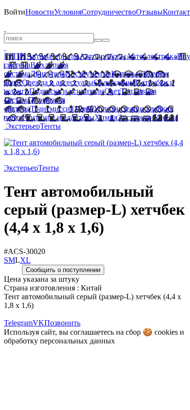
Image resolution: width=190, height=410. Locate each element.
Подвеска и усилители (66, 91)
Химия (106, 117)
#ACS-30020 (24, 251)
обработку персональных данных (59, 341)
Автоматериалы (52, 56)
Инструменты (88, 73)
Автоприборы (102, 56)
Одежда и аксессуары (58, 82)
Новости (39, 12)
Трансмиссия (52, 108)
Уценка (165, 117)
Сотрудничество (108, 12)
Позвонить (62, 323)
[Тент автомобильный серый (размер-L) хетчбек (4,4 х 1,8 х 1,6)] (95, 151)
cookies (166, 332)
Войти (14, 12)
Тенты (50, 126)
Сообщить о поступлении (63, 269)
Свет (112, 91)
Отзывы (149, 12)
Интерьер (127, 73)
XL (25, 260)
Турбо (84, 108)
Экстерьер (134, 117)
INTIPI (15, 56)
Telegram (18, 323)
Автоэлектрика (151, 56)
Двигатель (47, 73)
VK (38, 323)
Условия (67, 12)
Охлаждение (114, 82)
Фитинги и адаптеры (59, 117)
